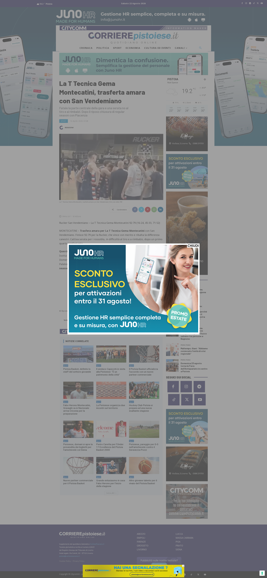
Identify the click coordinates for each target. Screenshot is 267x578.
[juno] (133, 331)
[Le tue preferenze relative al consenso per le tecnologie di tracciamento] (262, 573)
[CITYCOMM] (133, 576)
